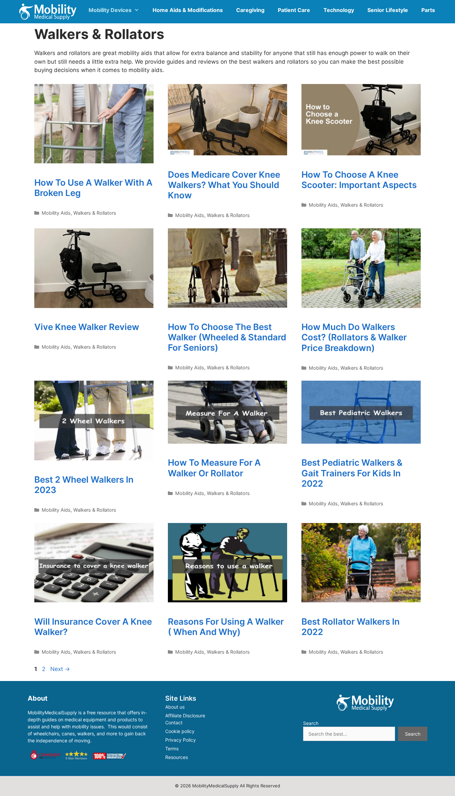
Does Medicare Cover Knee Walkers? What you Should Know (224, 184)
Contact (174, 722)
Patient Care (294, 10)
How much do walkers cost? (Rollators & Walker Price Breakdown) (354, 337)
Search (310, 723)
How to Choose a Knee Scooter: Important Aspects (359, 179)
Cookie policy (180, 731)
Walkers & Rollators (94, 213)
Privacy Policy (180, 740)
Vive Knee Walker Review (86, 327)
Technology (338, 10)
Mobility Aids (56, 213)
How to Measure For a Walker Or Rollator (214, 467)
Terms (172, 748)
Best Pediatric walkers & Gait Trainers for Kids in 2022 (351, 472)
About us (175, 707)
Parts (428, 10)
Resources (176, 757)
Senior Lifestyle (387, 10)
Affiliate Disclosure (185, 715)
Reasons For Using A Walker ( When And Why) (226, 626)
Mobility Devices (110, 10)
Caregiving (250, 10)
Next (60, 669)
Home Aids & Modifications (188, 10)
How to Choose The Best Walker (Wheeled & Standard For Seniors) (227, 337)
